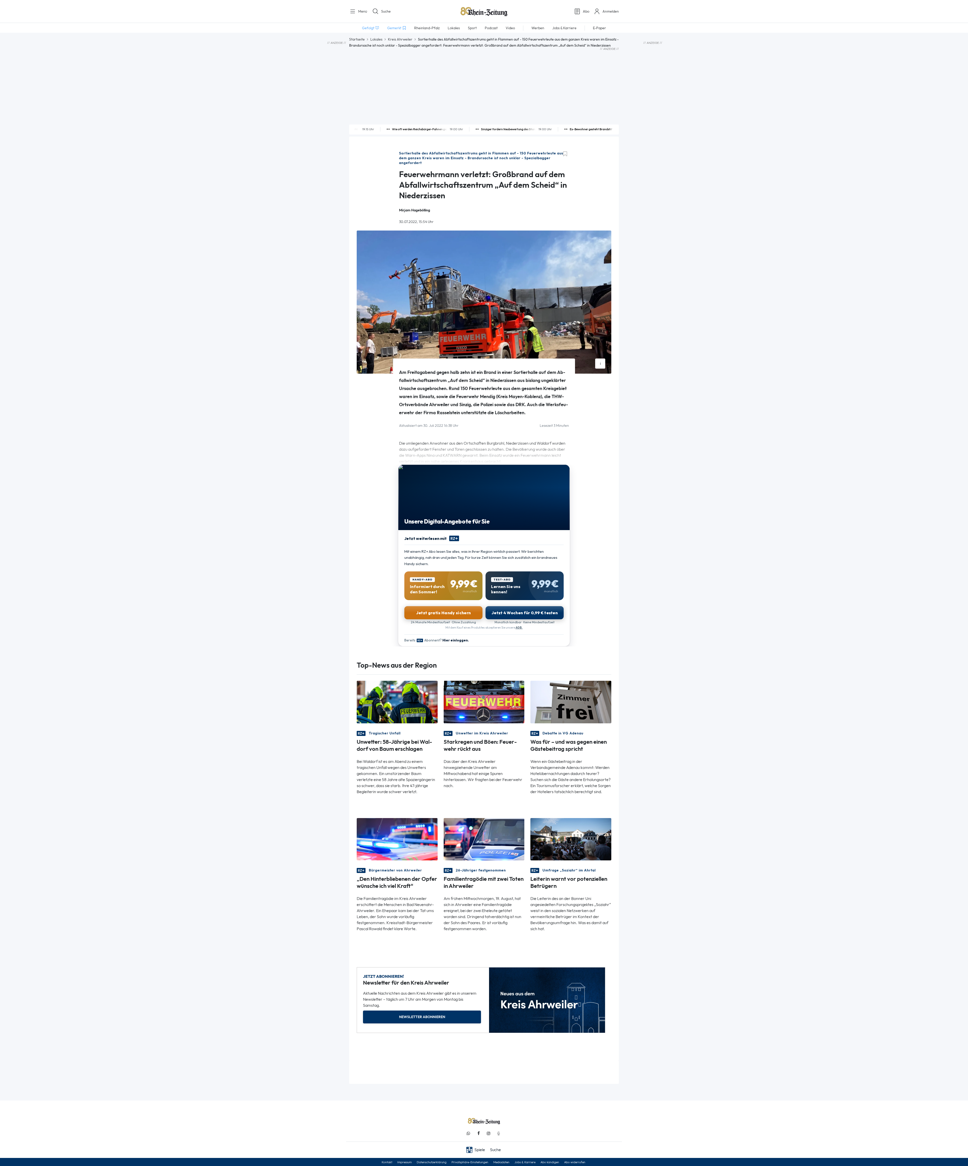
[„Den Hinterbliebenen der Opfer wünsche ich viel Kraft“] (397, 838)
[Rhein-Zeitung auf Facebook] (478, 1133)
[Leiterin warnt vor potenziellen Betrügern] (570, 838)
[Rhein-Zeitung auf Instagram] (488, 1133)
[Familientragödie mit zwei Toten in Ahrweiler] (484, 838)
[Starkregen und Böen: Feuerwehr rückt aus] (484, 701)
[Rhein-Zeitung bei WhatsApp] (468, 1133)
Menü (362, 11)
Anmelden (610, 11)
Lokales (376, 39)
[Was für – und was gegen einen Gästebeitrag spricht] (570, 701)
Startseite (357, 39)
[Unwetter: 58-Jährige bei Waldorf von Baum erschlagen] (397, 701)
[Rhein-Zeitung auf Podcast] (498, 1133)
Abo (586, 11)
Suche (386, 11)
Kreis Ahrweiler (400, 39)
